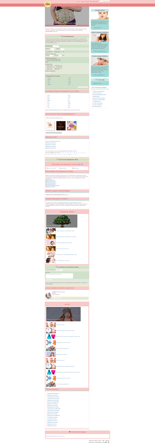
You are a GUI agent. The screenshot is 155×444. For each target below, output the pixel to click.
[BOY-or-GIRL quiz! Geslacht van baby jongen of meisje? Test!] (51, 336)
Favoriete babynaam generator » (53, 185)
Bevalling (87, 1)
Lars (69, 105)
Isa (69, 100)
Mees (69, 103)
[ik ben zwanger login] (95, 1)
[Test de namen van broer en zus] (51, 248)
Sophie (49, 84)
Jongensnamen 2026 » (51, 184)
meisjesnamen (49, 51)
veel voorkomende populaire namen (53, 59)
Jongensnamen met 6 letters (53, 410)
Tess (70, 84)
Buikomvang (96, 4)
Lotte (49, 77)
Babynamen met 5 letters (51, 146)
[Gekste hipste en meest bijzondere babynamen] (51, 254)
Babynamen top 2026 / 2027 (53, 401)
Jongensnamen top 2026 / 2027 (53, 408)
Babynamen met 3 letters (51, 142)
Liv (69, 98)
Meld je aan (65, 194)
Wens (79, 1)
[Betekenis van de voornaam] (51, 354)
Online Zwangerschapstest (72, 4)
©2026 (103, 440)
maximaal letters (59, 55)
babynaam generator (54, 109)
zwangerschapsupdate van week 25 (65, 202)
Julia (69, 102)
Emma (49, 79)
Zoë (49, 82)
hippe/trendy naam (58, 65)
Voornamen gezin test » (51, 182)
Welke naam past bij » (51, 180)
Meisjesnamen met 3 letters (53, 407)
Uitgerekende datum (83, 4)
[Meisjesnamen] (75, 168)
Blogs (94, 1)
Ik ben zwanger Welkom (99, 74)
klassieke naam (59, 66)
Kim (69, 107)
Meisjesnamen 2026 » (50, 186)
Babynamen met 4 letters (51, 144)
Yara (70, 79)
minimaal (47, 55)
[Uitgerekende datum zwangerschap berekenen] (51, 330)
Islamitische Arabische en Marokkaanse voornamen (66, 236)
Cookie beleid (91, 442)
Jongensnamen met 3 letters (53, 398)
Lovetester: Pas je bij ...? (52, 418)
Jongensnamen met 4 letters (53, 393)
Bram (70, 82)
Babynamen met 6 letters (51, 148)
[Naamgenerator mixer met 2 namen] (51, 342)
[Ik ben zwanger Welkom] (100, 61)
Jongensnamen (97, 27)
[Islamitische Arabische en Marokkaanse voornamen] (51, 236)
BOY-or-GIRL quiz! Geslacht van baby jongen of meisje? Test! (68, 336)
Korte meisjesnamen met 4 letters (62, 260)
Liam (70, 80)
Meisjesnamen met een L (52, 420)
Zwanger (82, 1)
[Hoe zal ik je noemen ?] (51, 168)
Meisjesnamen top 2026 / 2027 (53, 415)
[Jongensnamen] (62, 168)
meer (79, 164)
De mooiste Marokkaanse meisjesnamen (64, 242)
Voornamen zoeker (61, 291)
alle (63, 51)
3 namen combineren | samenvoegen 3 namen (65, 230)
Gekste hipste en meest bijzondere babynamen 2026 (66, 254)
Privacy (103, 442)
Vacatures (96, 440)
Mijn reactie (48, 272)
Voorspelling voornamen (52, 417)
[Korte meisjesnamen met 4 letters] (51, 260)
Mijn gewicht (90, 4)
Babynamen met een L (52, 424)
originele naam (49, 69)
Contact (99, 440)
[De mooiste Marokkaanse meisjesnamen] (51, 242)
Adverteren (91, 440)
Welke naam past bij (60, 324)
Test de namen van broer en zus (62, 248)
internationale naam (50, 66)
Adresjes (60, 4)
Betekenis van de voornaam (53, 319)
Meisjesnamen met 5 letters (53, 400)
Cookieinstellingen (98, 442)
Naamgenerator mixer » (51, 181)
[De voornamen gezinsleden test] (51, 348)
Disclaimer (107, 440)
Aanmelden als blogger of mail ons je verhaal (55, 436)
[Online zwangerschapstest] (100, 37)
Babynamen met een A (52, 425)
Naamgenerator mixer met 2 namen (63, 342)
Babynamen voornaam (66, 25)
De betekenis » (49, 179)
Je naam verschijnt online (51, 269)
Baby (91, 1)
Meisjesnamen (103, 4)
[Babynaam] (50, 131)
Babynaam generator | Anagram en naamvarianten (58, 225)
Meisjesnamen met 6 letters (53, 412)
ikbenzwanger (47, 4)
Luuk (70, 77)
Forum (55, 4)
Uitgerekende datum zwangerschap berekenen (65, 330)
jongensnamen (57, 51)
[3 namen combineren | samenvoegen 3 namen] (51, 230)
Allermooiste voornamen (52, 422)
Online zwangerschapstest (99, 51)
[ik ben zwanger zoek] (97, 1)
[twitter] (108, 442)
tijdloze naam (57, 69)
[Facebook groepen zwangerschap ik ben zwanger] (108, 4)
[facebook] (106, 442)
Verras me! (55, 31)
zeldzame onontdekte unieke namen (53, 60)
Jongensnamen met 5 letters (53, 396)
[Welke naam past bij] (51, 324)
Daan (49, 80)
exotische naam (49, 65)
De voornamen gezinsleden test (62, 348)
